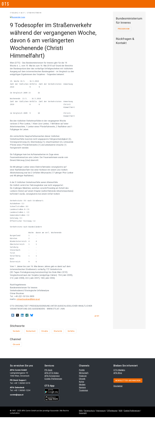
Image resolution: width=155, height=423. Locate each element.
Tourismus (83, 390)
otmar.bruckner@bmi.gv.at (28, 299)
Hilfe (81, 411)
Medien (82, 384)
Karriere (82, 387)
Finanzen (83, 376)
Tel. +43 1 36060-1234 (20, 390)
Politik (82, 370)
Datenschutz (89, 411)
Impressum (101, 411)
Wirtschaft (84, 373)
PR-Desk (48, 370)
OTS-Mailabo (119, 370)
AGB (120, 411)
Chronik (82, 379)
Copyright (83, 413)
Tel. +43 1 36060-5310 (20, 383)
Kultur (81, 382)
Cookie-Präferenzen (53, 379)
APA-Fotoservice (52, 376)
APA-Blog (117, 373)
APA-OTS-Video (51, 373)
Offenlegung (112, 411)
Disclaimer (118, 386)
